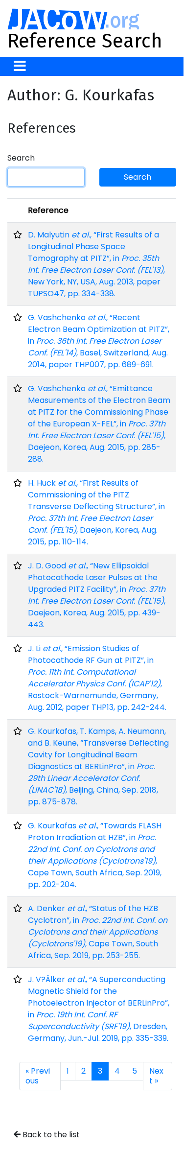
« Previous (37, 1075)
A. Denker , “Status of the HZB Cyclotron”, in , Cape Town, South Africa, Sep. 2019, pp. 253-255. (97, 932)
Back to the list (50, 1134)
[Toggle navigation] (19, 66)
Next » (156, 1075)
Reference (48, 210)
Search (21, 158)
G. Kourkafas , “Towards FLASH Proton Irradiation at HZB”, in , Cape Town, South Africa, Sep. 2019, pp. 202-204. (94, 855)
